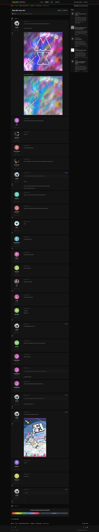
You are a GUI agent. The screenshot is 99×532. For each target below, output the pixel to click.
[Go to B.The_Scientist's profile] (16, 147)
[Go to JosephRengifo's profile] (16, 356)
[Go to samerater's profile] (16, 194)
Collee (76, 71)
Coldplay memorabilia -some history (80, 14)
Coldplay (76, 48)
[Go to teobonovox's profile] (16, 476)
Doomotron (77, 51)
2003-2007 (76, 60)
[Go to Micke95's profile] (16, 342)
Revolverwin (16, 164)
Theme (12, 530)
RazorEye (17, 466)
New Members (77, 12)
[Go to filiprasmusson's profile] (16, 238)
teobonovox (16, 479)
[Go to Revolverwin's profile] (16, 161)
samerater (17, 198)
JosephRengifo (17, 360)
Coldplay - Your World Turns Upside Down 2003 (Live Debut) (80, 62)
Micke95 (16, 346)
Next (16, 18)
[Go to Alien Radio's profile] (16, 310)
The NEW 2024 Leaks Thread (80, 50)
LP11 (76, 26)
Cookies (17, 530)
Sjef (17, 124)
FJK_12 (17, 227)
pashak (76, 57)
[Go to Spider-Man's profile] (16, 133)
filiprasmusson (17, 242)
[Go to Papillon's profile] (16, 254)
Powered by (82, 530)
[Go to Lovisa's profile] (16, 296)
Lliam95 (15, 13)
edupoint (76, 34)
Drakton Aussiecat (78, 22)
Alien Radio (17, 314)
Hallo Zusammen (78, 39)
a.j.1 (75, 15)
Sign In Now (54, 513)
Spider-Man (17, 137)
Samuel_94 (17, 271)
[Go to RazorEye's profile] (16, 462)
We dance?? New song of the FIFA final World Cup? (80, 28)
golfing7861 (16, 211)
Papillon (16, 258)
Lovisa (17, 300)
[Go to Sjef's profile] (16, 120)
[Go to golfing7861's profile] (16, 208)
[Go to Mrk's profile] (16, 281)
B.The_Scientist (17, 151)
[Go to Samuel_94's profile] (16, 267)
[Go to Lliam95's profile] (12, 13)
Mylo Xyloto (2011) (28, 13)
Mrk (17, 285)
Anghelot (76, 64)
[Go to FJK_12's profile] (16, 223)
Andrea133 (76, 46)
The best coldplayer (78, 29)
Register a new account (26, 513)
